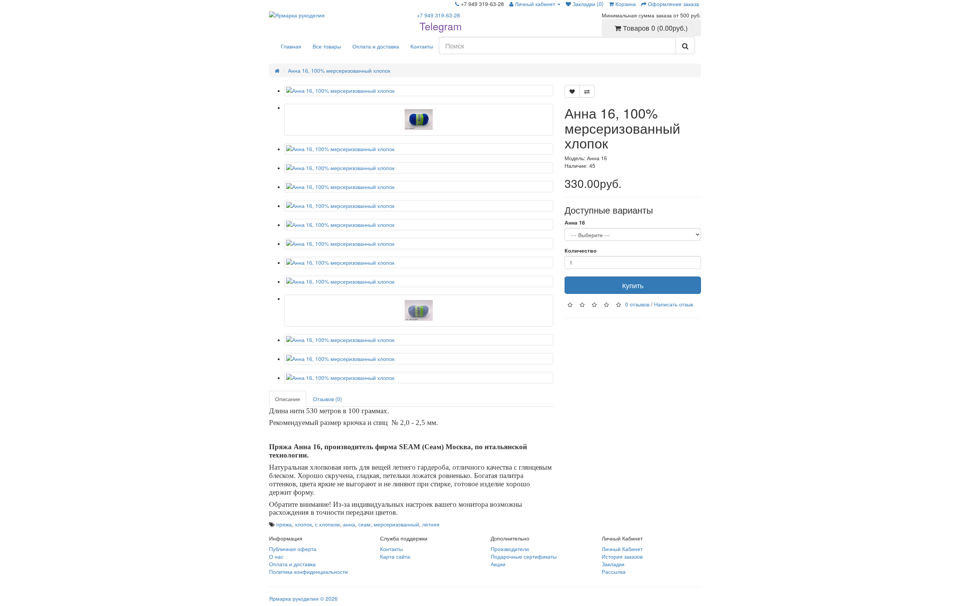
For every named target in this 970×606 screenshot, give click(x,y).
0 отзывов (637, 304)
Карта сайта (395, 556)
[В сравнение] (587, 91)
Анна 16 (575, 222)
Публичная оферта (292, 549)
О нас (276, 556)
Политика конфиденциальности (308, 571)
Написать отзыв (673, 304)
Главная (291, 46)
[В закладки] (572, 91)
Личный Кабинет (622, 549)
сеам (364, 524)
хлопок (303, 524)
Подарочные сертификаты (524, 556)
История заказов (622, 556)
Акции (498, 564)
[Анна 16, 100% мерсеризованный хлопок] (418, 90)
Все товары (327, 46)
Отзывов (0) (327, 399)
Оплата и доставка (375, 46)
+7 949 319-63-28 (438, 15)
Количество (581, 250)
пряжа (284, 524)
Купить (632, 285)
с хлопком (327, 524)
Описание (287, 399)
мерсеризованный (396, 524)
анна (349, 524)
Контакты (421, 46)
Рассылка (614, 571)
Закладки (613, 564)
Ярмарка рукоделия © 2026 (303, 598)
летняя (431, 524)
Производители (510, 549)
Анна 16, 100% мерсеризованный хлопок (339, 70)
